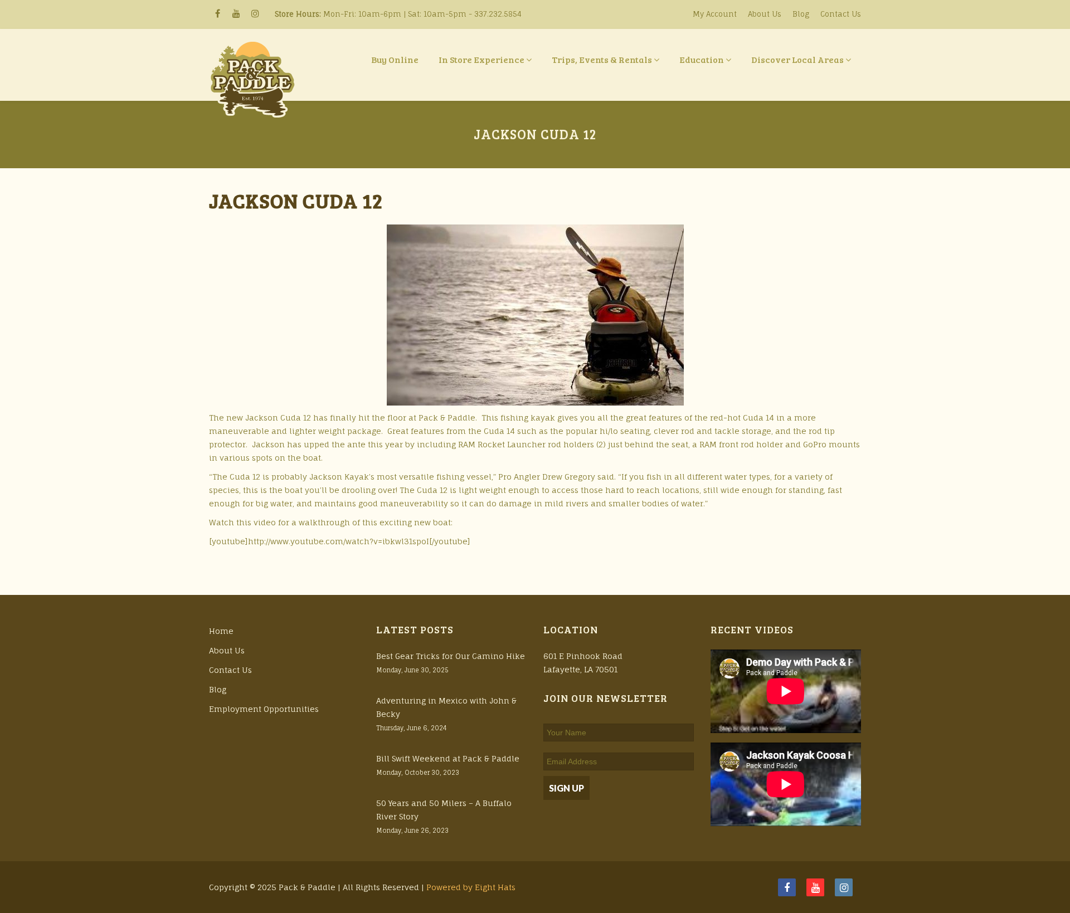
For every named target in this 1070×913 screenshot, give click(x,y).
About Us (764, 13)
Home (221, 631)
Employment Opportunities (264, 709)
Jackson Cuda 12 (296, 200)
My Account (715, 13)
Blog (800, 13)
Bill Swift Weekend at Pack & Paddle (447, 758)
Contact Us (840, 13)
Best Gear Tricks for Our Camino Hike (450, 656)
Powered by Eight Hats (470, 887)
